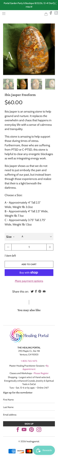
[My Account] (2, 13)
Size (9, 237)
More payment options (29, 281)
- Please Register (40, 373)
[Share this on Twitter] (32, 291)
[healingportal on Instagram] (39, 429)
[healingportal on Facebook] (18, 429)
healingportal (24, 14)
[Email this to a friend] (44, 291)
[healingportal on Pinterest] (31, 429)
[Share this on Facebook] (36, 291)
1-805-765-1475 (29, 361)
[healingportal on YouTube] (24, 429)
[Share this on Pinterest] (40, 291)
